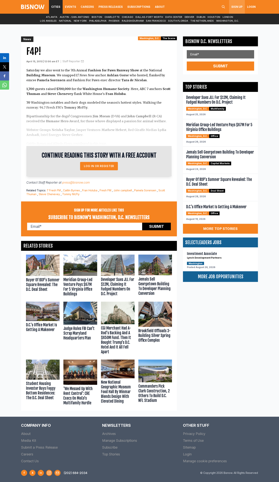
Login (251, 6)
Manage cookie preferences (205, 461)
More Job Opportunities (220, 276)
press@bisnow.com (76, 182)
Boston (97, 17)
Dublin (201, 17)
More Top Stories (220, 229)
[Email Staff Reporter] (82, 61)
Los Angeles (48, 20)
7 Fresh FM (54, 190)
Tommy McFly (71, 194)
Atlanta (52, 17)
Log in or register (99, 166)
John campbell (122, 190)
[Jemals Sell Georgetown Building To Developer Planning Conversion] (155, 276)
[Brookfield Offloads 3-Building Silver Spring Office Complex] (155, 328)
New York (80, 20)
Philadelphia (98, 20)
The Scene (168, 38)
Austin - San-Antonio (74, 17)
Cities (55, 6)
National (65, 20)
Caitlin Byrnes (71, 190)
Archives (109, 434)
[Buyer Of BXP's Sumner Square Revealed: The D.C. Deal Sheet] (42, 276)
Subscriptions (138, 6)
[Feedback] (57, 473)
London (228, 17)
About (160, 6)
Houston (214, 17)
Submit (156, 226)
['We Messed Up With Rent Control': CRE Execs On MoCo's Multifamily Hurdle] (80, 383)
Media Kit (28, 441)
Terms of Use (193, 441)
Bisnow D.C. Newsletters (208, 41)
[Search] (223, 7)
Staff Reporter (71, 61)
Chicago (127, 17)
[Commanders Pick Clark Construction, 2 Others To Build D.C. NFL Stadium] (155, 383)
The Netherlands (202, 20)
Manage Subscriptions (119, 441)
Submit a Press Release (39, 447)
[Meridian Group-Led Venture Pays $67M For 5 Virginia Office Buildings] (80, 276)
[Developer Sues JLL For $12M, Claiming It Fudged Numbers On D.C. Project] (117, 276)
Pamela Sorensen (145, 190)
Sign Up (237, 6)
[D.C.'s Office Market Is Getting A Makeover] (42, 328)
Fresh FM (105, 190)
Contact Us (30, 461)
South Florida (178, 20)
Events (70, 6)
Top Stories (111, 454)
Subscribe (109, 447)
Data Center (173, 17)
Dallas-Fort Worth (149, 17)
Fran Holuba (89, 190)
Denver (189, 17)
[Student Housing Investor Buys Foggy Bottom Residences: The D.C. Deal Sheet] (42, 383)
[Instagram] (49, 473)
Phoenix (114, 20)
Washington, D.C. (227, 20)
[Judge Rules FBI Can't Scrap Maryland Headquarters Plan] (80, 328)
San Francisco (156, 20)
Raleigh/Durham (133, 20)
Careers (87, 6)
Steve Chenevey (49, 194)
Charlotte (112, 17)
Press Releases (111, 6)
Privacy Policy (194, 434)
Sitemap (189, 447)
